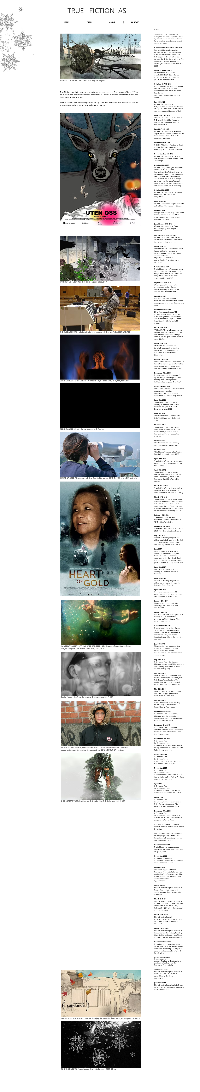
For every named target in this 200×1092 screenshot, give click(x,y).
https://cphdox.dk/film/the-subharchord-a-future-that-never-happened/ (167, 260)
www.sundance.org (176, 937)
